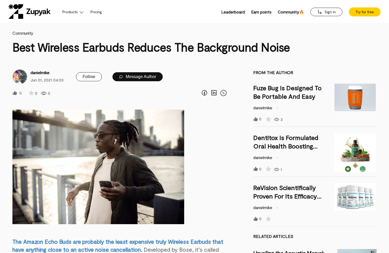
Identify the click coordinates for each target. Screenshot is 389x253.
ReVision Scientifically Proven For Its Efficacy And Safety (285, 196)
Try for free (364, 12)
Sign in (329, 12)
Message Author (140, 76)
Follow (89, 76)
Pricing (96, 12)
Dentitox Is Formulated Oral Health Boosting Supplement (285, 146)
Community (22, 32)
